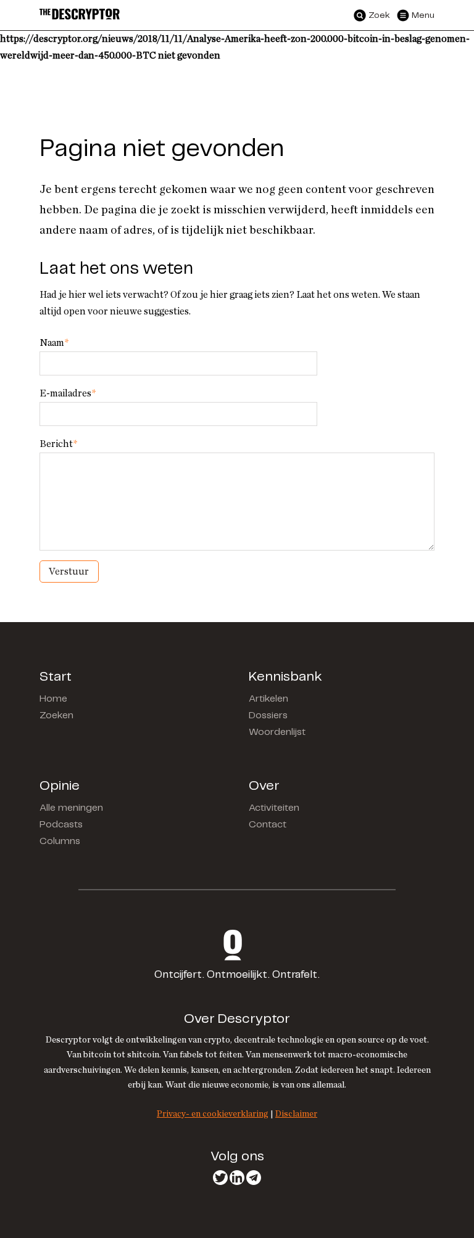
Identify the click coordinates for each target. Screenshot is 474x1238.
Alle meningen (71, 808)
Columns (60, 841)
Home (53, 698)
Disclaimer (296, 1113)
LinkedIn (237, 1177)
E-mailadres (68, 393)
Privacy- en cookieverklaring (212, 1113)
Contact (267, 824)
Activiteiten (274, 808)
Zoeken (56, 715)
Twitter (220, 1177)
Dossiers (268, 715)
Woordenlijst (277, 732)
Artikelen (268, 698)
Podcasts (61, 824)
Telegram (253, 1177)
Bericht (58, 444)
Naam (54, 343)
